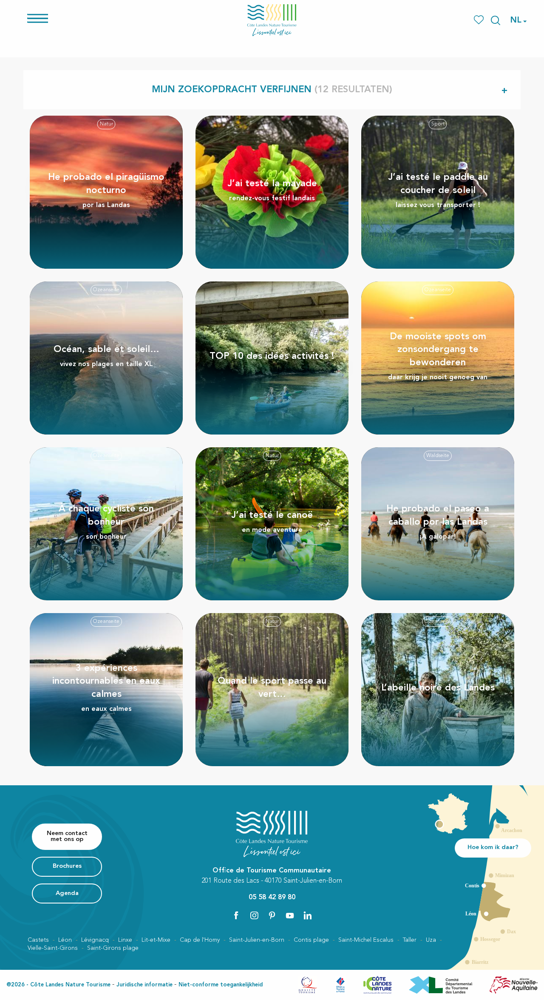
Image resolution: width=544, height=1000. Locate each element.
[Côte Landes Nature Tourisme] (272, 20)
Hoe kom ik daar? (493, 847)
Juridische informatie (144, 985)
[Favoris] (479, 20)
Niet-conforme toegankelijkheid (220, 985)
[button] (495, 20)
